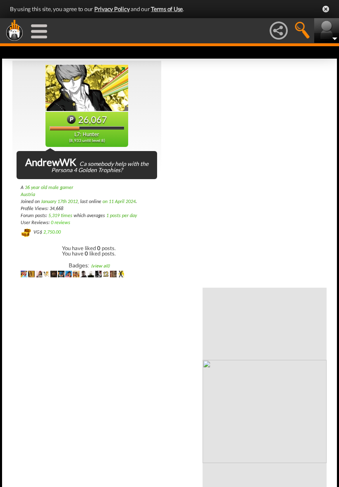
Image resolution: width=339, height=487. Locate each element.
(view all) (100, 266)
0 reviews (60, 222)
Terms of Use (167, 8)
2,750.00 (52, 232)
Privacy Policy (112, 8)
